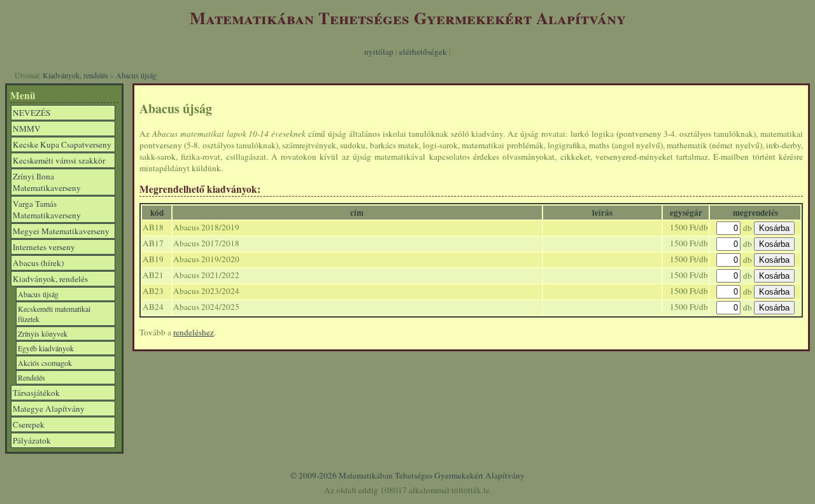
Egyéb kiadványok (46, 348)
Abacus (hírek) (38, 263)
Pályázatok (32, 440)
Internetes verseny (44, 247)
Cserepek (29, 424)
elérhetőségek (423, 51)
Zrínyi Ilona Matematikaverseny (47, 182)
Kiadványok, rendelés (75, 75)
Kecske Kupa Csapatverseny (62, 144)
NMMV (27, 128)
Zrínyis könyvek (42, 333)
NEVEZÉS (31, 112)
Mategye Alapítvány (49, 408)
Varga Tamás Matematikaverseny (47, 209)
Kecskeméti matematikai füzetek (54, 314)
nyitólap (378, 51)
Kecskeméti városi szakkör (59, 160)
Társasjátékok (36, 392)
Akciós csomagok (45, 363)
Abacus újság (136, 75)
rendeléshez (193, 332)
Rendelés (31, 377)
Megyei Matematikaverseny (61, 231)
